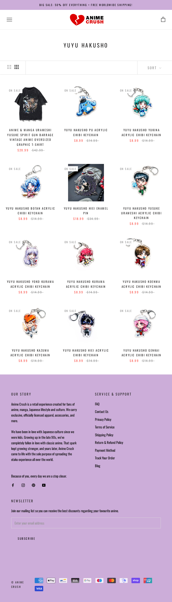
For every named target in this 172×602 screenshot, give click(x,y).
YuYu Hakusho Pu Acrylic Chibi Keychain (86, 132)
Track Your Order (105, 457)
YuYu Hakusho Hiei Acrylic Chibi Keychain (86, 352)
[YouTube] (43, 485)
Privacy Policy (103, 419)
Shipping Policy (104, 434)
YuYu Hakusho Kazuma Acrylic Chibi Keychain (30, 352)
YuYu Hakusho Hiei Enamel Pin (86, 210)
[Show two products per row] (9, 67)
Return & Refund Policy (109, 442)
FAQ (97, 403)
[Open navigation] (9, 20)
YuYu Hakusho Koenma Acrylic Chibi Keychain (141, 283)
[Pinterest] (33, 485)
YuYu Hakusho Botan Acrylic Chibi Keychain (30, 210)
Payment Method (105, 450)
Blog (97, 465)
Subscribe (26, 538)
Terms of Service (104, 426)
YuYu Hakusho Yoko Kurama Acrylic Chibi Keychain (30, 283)
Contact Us (101, 411)
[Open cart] (163, 19)
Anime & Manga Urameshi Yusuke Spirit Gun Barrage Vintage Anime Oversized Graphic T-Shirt (30, 137)
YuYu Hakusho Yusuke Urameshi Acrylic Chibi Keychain (141, 213)
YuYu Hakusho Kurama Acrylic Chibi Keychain (86, 283)
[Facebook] (13, 485)
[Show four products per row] (17, 67)
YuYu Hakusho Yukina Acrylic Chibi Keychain (141, 132)
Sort (153, 67)
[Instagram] (23, 485)
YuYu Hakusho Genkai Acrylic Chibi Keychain (141, 352)
